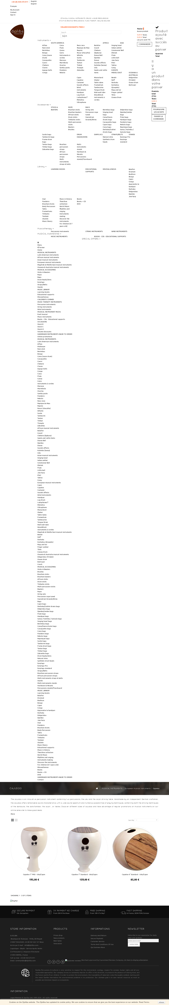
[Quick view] (36, 886)
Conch (39, 564)
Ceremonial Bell (117, 50)
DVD (79, 204)
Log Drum (80, 95)
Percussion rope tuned (46, 596)
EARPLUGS (98, 134)
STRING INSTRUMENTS (94, 231)
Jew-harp (115, 60)
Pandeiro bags (126, 122)
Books (79, 199)
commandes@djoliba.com (25, 961)
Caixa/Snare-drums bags (47, 626)
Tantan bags (47, 144)
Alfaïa (44, 45)
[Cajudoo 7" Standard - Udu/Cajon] (84, 849)
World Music (64, 206)
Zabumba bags (48, 149)
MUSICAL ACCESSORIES (46, 270)
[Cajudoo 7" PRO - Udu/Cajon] (34, 849)
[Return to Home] (97, 788)
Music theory (47, 221)
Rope (39, 275)
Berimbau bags (109, 110)
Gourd (96, 48)
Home (39, 250)
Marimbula (64, 63)
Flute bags (124, 117)
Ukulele (45, 219)
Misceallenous (43, 297)
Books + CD (81, 201)
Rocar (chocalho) (83, 53)
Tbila (113, 95)
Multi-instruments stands (81, 146)
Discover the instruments (47, 762)
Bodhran (132, 174)
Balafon (97, 45)
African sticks (73, 115)
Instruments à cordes (45, 384)
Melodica (80, 100)
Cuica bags (107, 127)
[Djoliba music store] (17, 31)
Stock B (40, 324)
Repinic (80, 50)
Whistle (80, 55)
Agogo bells (47, 70)
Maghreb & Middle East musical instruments (54, 265)
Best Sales (58, 941)
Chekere (45, 65)
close (161, 1002)
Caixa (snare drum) (44, 356)
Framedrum (98, 85)
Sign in (12, 15)
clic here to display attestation (136, 960)
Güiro (62, 53)
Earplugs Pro (125, 137)
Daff (113, 80)
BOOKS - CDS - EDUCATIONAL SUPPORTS (110, 236)
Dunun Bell (98, 55)
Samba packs (65, 68)
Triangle (80, 68)
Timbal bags (47, 147)
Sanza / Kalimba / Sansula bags (49, 619)
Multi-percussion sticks (46, 587)
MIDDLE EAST (116, 73)
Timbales (45, 214)
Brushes (71, 129)
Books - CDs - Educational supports (51, 319)
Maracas (63, 60)
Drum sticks (72, 117)
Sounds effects (100, 63)
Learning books (43, 292)
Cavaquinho (46, 60)
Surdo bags (46, 134)
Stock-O (40, 329)
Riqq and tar (116, 90)
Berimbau (46, 50)
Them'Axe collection (45, 752)
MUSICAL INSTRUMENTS (46, 252)
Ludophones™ (82, 97)
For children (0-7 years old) (48, 765)
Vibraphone (81, 102)
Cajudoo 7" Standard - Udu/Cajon (84, 874)
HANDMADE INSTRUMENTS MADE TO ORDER (54, 334)
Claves (45, 68)
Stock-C (40, 327)
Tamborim (81, 60)
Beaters (71, 127)
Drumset (132, 172)
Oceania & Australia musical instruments (53, 267)
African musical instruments (48, 257)
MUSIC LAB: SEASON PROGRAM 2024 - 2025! (115, 27)
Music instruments (44, 317)
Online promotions (44, 337)
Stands (40, 287)
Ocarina (63, 65)
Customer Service (97, 941)
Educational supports (45, 294)
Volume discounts (44, 332)
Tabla (44, 209)
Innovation (58, 943)
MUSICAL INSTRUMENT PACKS (49, 312)
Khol (113, 63)
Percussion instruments (60, 231)
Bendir (114, 77)
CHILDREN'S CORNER (45, 299)
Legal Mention (16, 998)
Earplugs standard (44, 668)
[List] (16, 820)
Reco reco (81, 45)
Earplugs (40, 282)
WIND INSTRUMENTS (119, 231)
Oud (44, 199)
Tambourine (98, 87)
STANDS (132, 134)
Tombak (45, 216)
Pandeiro (63, 70)
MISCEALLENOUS (109, 169)
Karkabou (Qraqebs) (45, 542)
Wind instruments (44, 309)
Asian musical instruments (47, 260)
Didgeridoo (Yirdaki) (45, 557)
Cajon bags (107, 125)
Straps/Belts (42, 285)
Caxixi (44, 63)
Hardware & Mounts (45, 686)
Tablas (114, 65)
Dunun (96, 60)
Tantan (79, 63)
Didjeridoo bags (126, 110)
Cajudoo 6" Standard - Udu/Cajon (135, 874)
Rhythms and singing (45, 757)
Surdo (79, 58)
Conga (44, 73)
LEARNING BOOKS (58, 169)
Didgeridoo (133, 191)
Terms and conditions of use (102, 944)
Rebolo (62, 73)
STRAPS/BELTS (117, 134)
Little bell (115, 58)
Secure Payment (97, 938)
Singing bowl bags (44, 621)
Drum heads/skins (44, 280)
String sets (89, 110)
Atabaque (41, 346)
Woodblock (98, 95)
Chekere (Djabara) (44, 436)
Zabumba (80, 70)
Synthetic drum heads (45, 661)
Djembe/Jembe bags (45, 611)
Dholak (114, 53)
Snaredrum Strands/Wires (47, 599)
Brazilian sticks (74, 110)
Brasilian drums (48, 204)
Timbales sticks (74, 120)
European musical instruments (49, 262)
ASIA (122, 43)
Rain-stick (46, 48)
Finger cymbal (116, 92)
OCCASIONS (42, 322)
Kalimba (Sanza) (100, 65)
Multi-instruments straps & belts (65, 161)
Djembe (97, 58)
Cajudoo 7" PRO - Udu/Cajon (34, 874)
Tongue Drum (99, 90)
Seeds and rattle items (46, 438)
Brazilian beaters (75, 112)
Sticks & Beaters (43, 272)
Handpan (80, 92)
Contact (13, 12)
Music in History (66, 199)
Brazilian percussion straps (64, 146)
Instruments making (45, 760)
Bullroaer (132, 85)
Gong (113, 68)
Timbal (79, 65)
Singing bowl (116, 45)
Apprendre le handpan (46, 710)
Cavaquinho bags (109, 122)
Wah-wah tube (99, 92)
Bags (39, 277)
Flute (62, 48)
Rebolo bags (125, 125)
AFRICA (106, 43)
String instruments (44, 307)
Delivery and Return (98, 935)
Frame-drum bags (44, 646)
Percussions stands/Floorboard (49, 688)
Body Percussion (48, 206)
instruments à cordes (45, 530)
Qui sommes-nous (98, 947)
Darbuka (114, 82)
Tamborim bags (48, 137)
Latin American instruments (48, 255)
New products (59, 938)
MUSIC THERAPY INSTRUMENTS (49, 302)
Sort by (131, 820)
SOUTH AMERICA (57, 43)
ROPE (70, 107)
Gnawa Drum (116, 97)
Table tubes (98, 82)
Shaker (96, 80)
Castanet (80, 82)
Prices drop (58, 935)
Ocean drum (133, 82)
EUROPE (114, 70)
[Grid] (12, 820)
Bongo (45, 53)
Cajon (79, 77)
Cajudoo (80, 80)
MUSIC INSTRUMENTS (59, 236)
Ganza (62, 50)
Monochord (98, 77)
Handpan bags (125, 120)
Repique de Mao (83, 48)
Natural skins (108, 137)
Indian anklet (116, 48)
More (13, 814)
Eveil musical (42, 314)
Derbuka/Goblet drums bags (48, 606)
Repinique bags (126, 127)
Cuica (62, 45)
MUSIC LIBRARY (43, 289)
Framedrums (47, 211)
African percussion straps (64, 154)
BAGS (87, 107)
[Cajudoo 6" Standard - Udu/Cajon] (135, 849)
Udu (95, 68)
